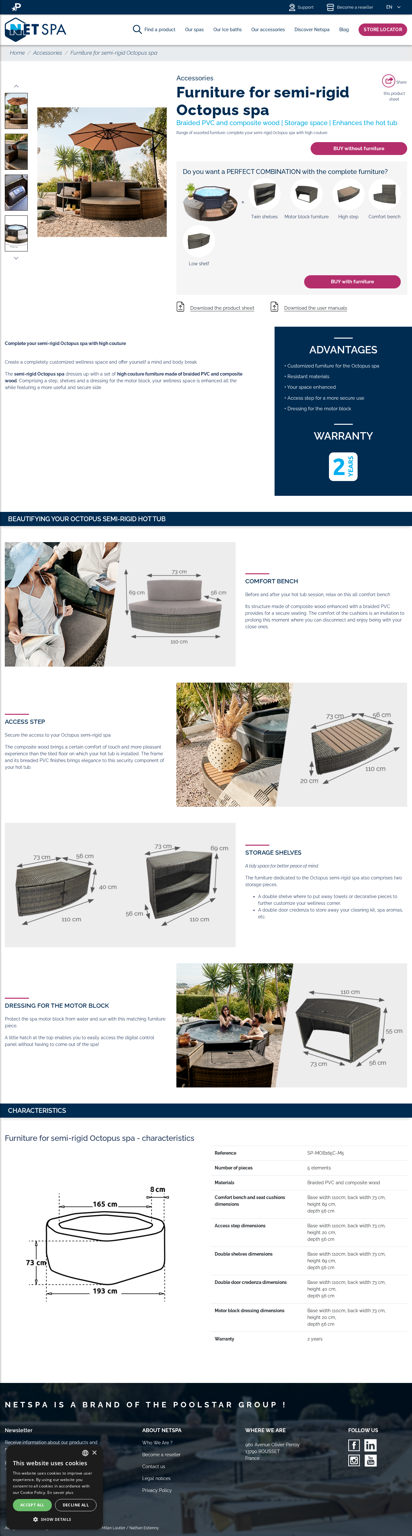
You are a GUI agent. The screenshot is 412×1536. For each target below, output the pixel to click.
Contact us (153, 1466)
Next (16, 258)
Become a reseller (355, 7)
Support (306, 7)
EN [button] (389, 7)
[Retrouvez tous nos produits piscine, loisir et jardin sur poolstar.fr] (16, 7)
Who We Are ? (157, 1442)
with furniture (352, 282)
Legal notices (156, 1478)
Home (17, 53)
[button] (55, 1519)
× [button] (94, 1452)
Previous (16, 86)
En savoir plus (60, 1492)
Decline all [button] (76, 1505)
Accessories (47, 53)
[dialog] (54, 1487)
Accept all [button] (32, 1505)
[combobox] (85, 1453)
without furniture (358, 148)
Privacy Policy (157, 1490)
